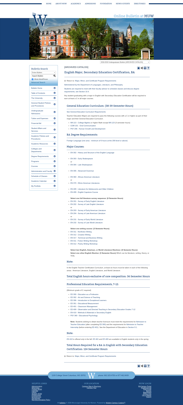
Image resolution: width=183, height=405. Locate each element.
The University (37, 98)
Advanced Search (38, 82)
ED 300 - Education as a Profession (84, 294)
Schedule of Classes (39, 176)
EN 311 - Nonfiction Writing (81, 232)
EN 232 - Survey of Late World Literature (86, 223)
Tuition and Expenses (39, 118)
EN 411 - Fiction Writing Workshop (83, 241)
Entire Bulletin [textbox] (37, 72)
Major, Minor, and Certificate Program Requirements (95, 81)
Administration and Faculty (41, 171)
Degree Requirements (40, 156)
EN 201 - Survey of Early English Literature (87, 201)
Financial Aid (36, 123)
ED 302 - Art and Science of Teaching (85, 297)
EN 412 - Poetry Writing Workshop (83, 244)
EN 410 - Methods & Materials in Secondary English (90, 313)
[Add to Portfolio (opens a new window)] (138, 68)
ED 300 (102, 324)
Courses (34, 166)
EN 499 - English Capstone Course (84, 192)
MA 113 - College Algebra (80, 123)
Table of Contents (38, 93)
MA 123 (112, 123)
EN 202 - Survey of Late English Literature (87, 204)
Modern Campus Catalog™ (115, 403)
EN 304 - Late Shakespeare (81, 165)
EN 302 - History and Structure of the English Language (92, 153)
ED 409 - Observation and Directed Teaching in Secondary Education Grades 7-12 (102, 309)
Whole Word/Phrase (41, 79)
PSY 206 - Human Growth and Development (87, 129)
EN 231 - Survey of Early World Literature (86, 219)
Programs (35, 161)
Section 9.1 (132, 327)
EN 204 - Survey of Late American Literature (87, 213)
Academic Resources (39, 144)
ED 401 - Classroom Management (83, 306)
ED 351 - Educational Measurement (84, 303)
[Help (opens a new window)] (148, 68)
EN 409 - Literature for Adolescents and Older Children (92, 189)
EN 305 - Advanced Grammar (82, 171)
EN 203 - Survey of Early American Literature (88, 210)
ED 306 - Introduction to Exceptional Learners (88, 300)
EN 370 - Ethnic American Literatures (85, 183)
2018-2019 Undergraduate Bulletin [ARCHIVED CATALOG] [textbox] (122, 62)
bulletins (63, 403)
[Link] (42, 18)
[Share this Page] (141, 68)
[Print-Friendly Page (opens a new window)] (145, 68)
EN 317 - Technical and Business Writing (86, 238)
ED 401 (95, 327)
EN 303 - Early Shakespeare (81, 159)
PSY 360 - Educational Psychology (84, 316)
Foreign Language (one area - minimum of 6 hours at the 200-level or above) (97, 141)
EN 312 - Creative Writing (80, 235)
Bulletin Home (36, 88)
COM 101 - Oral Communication (83, 126)
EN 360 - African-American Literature (85, 177)
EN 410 (70, 339)
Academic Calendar (39, 181)
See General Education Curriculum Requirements (86, 112)
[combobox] (125, 62)
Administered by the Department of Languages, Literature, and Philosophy (93, 85)
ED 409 (105, 339)
